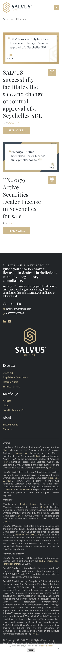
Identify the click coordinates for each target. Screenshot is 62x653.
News (6, 405)
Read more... (17, 130)
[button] (56, 7)
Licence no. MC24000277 (27, 534)
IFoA (6, 461)
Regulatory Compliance (15, 377)
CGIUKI (8, 521)
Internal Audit (10, 381)
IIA (5, 450)
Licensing (8, 372)
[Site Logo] (17, 7)
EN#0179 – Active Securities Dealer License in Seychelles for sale (22, 198)
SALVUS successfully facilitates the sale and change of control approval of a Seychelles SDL (23, 94)
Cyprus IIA (21, 453)
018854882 (26, 489)
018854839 (9, 489)
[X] (58, 648)
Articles (7, 400)
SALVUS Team (13, 123)
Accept (31, 650)
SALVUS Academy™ (13, 410)
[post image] (31, 48)
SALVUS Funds (10, 424)
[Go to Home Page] (4, 19)
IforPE (34, 633)
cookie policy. (47, 646)
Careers (7, 429)
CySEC (51, 467)
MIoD (44, 506)
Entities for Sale (11, 386)
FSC (19, 515)
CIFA (36, 455)
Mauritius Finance (28, 504)
